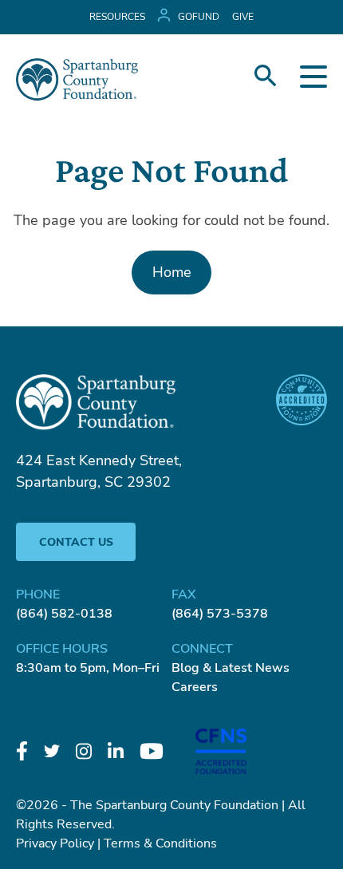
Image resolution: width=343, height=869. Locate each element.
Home (171, 272)
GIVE (243, 16)
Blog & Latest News (231, 668)
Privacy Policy (55, 843)
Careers (195, 687)
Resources (117, 16)
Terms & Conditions (160, 843)
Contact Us (76, 542)
